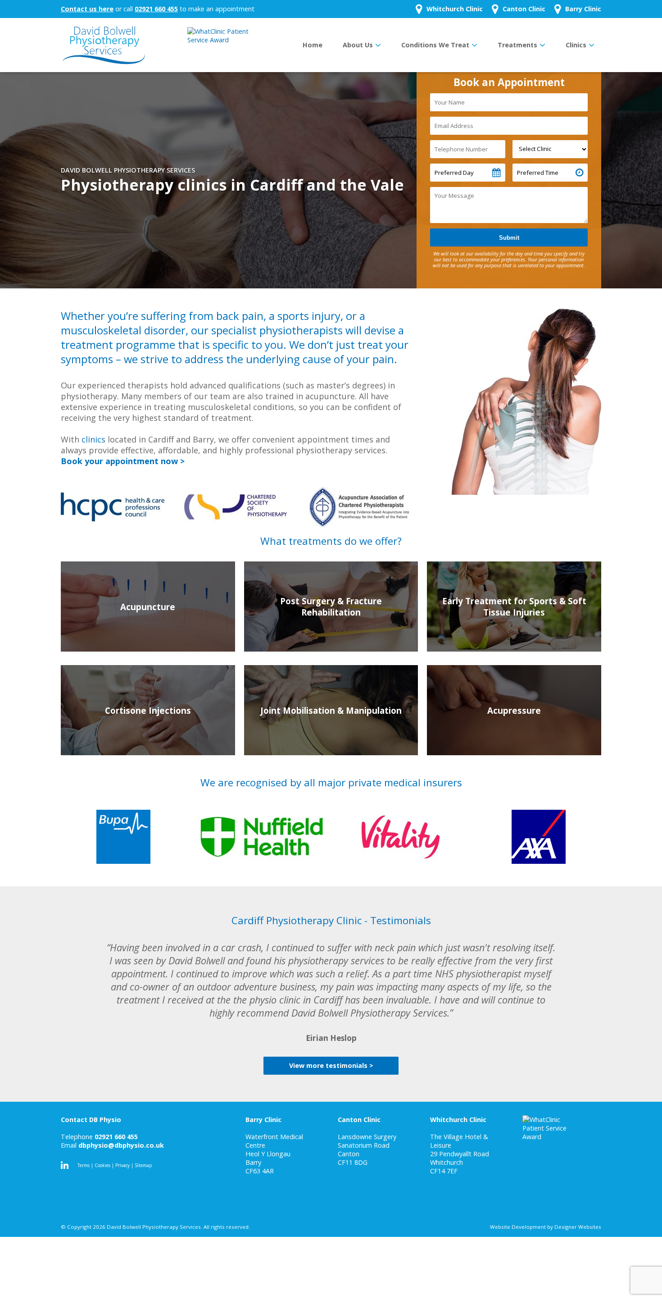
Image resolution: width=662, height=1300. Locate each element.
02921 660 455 (156, 9)
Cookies (102, 1165)
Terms (83, 1165)
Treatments (517, 45)
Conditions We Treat (435, 45)
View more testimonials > (331, 1065)
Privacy (122, 1165)
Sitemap (143, 1165)
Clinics (576, 45)
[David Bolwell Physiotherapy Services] (103, 45)
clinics (93, 439)
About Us (358, 45)
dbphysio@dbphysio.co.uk (121, 1145)
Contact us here (87, 9)
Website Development (518, 1226)
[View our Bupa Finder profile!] (123, 837)
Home (312, 45)
